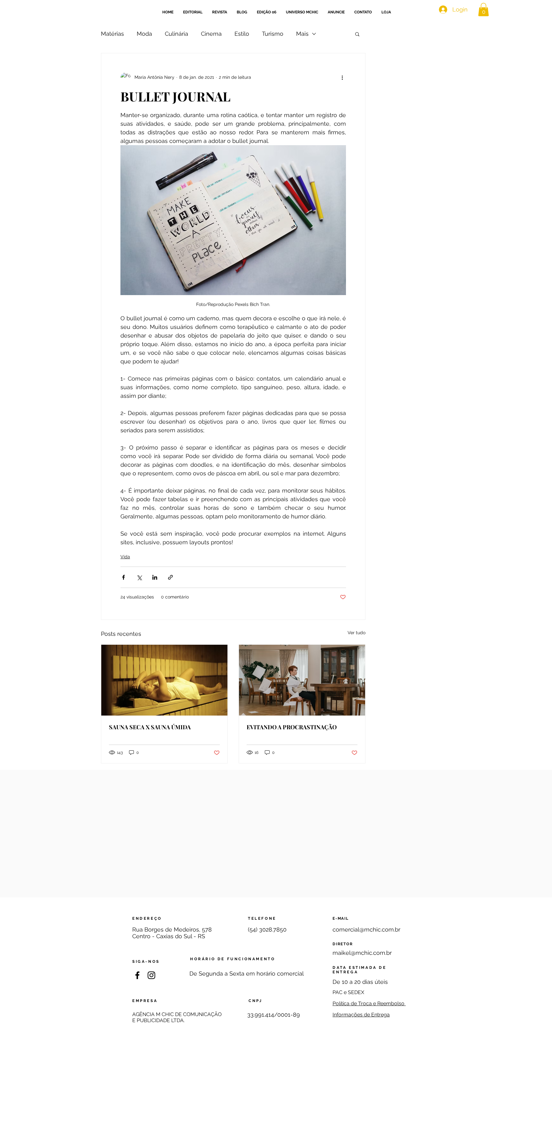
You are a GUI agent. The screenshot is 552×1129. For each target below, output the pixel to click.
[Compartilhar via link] (170, 577)
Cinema (211, 33)
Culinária (176, 33)
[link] (483, 9)
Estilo (241, 33)
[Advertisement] (276, 1083)
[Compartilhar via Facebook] (123, 577)
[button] (357, 33)
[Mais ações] (342, 77)
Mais (302, 33)
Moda (144, 33)
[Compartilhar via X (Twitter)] (139, 577)
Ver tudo (356, 632)
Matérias (112, 33)
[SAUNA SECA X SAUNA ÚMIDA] (164, 680)
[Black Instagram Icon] (151, 975)
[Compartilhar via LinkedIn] (155, 577)
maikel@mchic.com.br (362, 952)
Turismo (272, 33)
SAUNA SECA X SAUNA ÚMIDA (150, 727)
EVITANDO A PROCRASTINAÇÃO (292, 727)
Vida (125, 556)
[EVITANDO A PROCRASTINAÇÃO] (302, 680)
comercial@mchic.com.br (366, 929)
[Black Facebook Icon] (137, 975)
